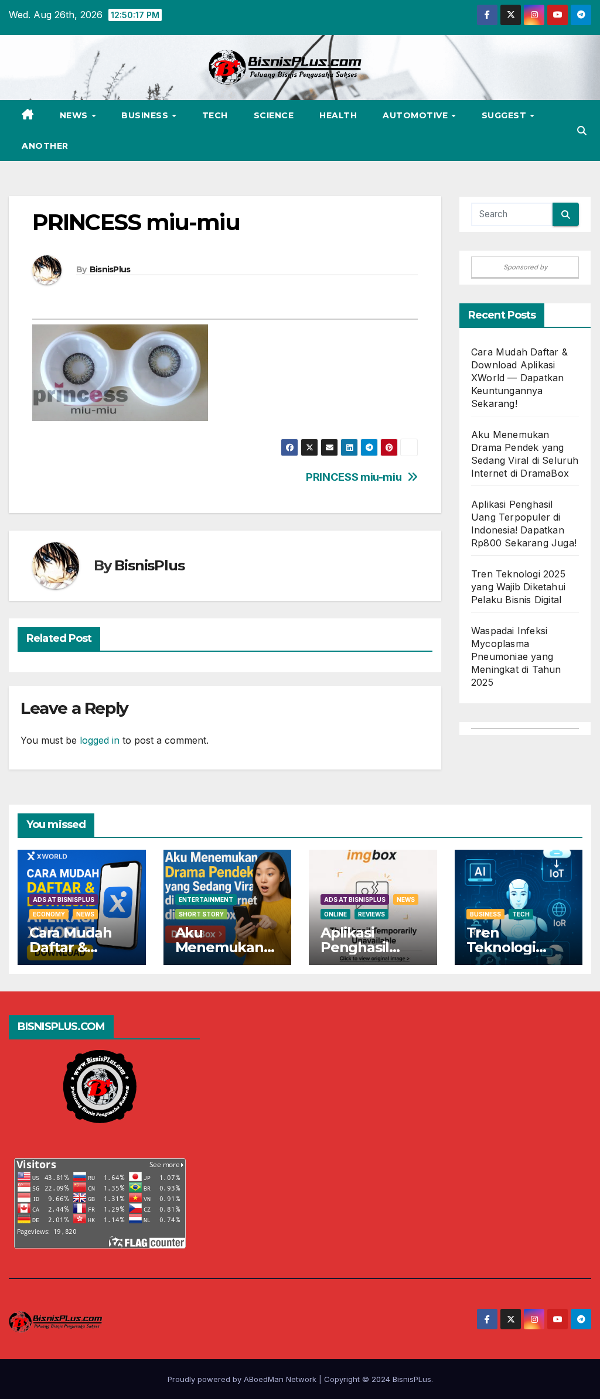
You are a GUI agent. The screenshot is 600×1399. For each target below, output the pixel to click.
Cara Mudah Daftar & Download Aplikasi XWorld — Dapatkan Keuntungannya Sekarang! (519, 377)
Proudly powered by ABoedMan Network (243, 1379)
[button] (582, 130)
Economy (49, 914)
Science (274, 115)
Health (338, 115)
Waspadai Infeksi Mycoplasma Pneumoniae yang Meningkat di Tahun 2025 (516, 656)
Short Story (201, 914)
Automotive (417, 115)
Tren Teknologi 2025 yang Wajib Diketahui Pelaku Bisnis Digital (518, 587)
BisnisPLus (412, 1379)
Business (146, 115)
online (335, 914)
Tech (215, 115)
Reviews (371, 914)
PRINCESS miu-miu (353, 477)
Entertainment (206, 899)
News (75, 115)
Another (45, 146)
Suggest (505, 115)
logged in (100, 740)
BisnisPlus (110, 269)
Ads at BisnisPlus (63, 899)
